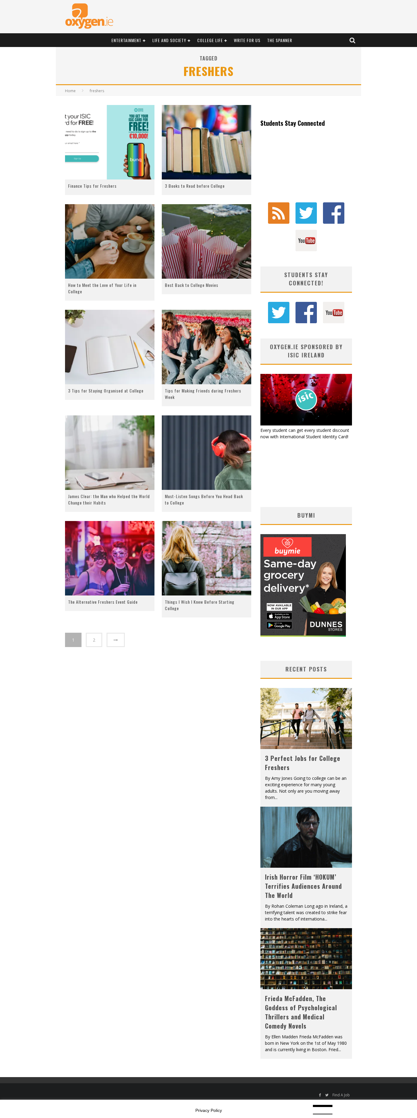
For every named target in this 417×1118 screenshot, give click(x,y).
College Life (210, 40)
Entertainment (126, 40)
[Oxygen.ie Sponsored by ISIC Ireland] (306, 424)
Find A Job (341, 1095)
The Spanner (279, 40)
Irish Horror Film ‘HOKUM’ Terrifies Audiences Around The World (303, 886)
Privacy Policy (208, 1110)
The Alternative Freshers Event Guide (103, 602)
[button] (109, 142)
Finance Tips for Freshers (92, 186)
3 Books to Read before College (195, 186)
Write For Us (247, 40)
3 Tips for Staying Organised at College (105, 390)
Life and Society (169, 40)
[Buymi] (303, 635)
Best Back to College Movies (191, 285)
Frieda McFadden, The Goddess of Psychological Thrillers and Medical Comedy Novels (301, 1012)
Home (70, 90)
